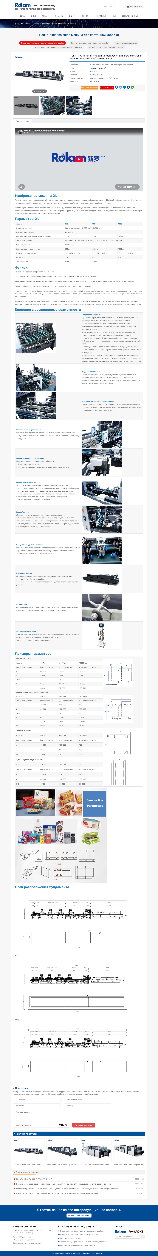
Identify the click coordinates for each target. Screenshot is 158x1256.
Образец (59, 16)
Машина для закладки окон (126, 43)
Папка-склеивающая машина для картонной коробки (55, 24)
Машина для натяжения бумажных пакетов (106, 47)
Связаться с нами (130, 16)
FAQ (114, 16)
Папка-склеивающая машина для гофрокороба (89, 43)
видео (72, 16)
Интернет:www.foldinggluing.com (28, 1243)
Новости (85, 16)
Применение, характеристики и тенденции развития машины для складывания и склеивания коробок (63, 1184)
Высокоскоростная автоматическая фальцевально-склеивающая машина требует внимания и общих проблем (67, 1188)
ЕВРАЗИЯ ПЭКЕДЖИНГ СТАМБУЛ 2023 (34, 1179)
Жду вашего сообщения (80, 1215)
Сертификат (100, 16)
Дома (22, 16)
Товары (45, 16)
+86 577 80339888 (23, 1237)
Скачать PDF (107, 88)
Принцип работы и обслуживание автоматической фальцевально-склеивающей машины (57, 1193)
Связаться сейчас (90, 88)
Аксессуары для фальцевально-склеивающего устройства (58, 47)
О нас (33, 16)
